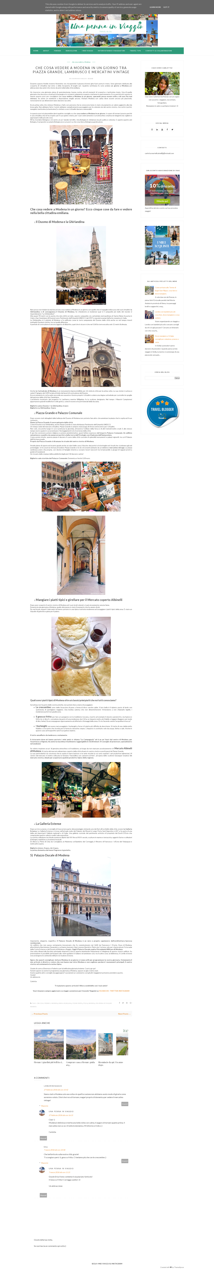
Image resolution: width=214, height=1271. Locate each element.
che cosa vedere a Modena (81, 62)
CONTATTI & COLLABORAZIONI (159, 51)
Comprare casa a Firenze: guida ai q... (80, 1063)
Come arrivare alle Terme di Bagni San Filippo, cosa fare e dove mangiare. (166, 290)
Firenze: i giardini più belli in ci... (48, 1062)
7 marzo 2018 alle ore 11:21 (59, 1172)
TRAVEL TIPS (135, 51)
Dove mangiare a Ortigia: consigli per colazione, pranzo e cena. (167, 339)
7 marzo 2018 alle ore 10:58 (54, 1150)
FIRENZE (57, 51)
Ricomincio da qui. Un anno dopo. (110, 1063)
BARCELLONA (71, 51)
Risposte (44, 1106)
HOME (35, 51)
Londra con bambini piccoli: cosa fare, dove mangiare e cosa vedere (167, 315)
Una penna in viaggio (79, 78)
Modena (92, 1003)
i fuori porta (77, 1003)
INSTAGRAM (124, 991)
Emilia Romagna (65, 1003)
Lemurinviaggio (53, 1086)
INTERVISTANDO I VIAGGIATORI (111, 51)
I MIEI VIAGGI (87, 51)
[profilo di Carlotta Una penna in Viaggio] (162, 428)
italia (85, 1003)
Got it (166, 7)
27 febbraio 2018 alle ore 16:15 (61, 1115)
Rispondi (125, 1104)
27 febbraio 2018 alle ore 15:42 (56, 1090)
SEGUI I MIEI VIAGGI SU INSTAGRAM (107, 1264)
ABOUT (46, 51)
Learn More (155, 7)
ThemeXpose (179, 1267)
